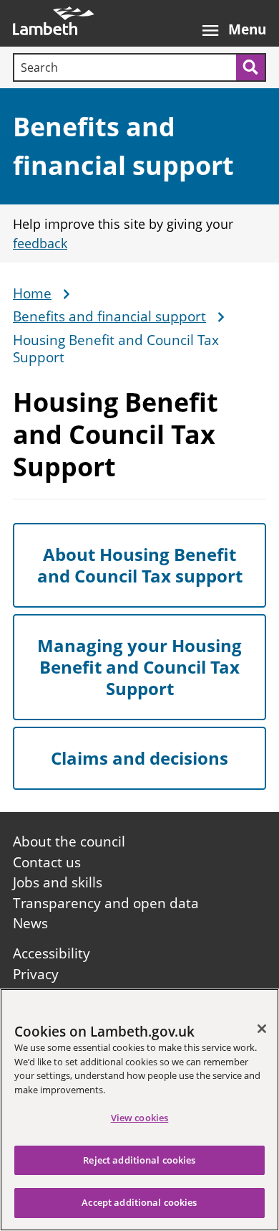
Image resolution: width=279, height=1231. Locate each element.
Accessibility (51, 953)
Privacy (36, 974)
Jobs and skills (57, 882)
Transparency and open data (106, 903)
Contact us (47, 862)
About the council (69, 841)
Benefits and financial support (109, 317)
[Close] (262, 1028)
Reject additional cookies (139, 1160)
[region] (139, 1110)
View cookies (140, 1117)
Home (32, 294)
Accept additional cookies (139, 1202)
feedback (40, 243)
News (30, 923)
